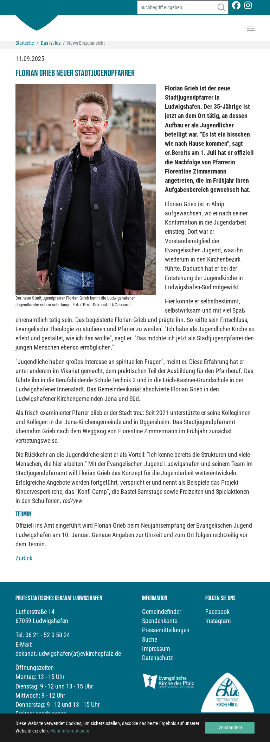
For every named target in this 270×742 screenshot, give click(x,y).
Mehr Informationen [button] (69, 731)
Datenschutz (157, 657)
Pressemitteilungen (165, 630)
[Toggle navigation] (251, 28)
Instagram (218, 620)
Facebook (217, 611)
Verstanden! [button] (230, 727)
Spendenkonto (160, 620)
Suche (149, 639)
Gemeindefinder (161, 611)
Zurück (23, 558)
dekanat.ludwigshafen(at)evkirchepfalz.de (68, 653)
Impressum (156, 648)
